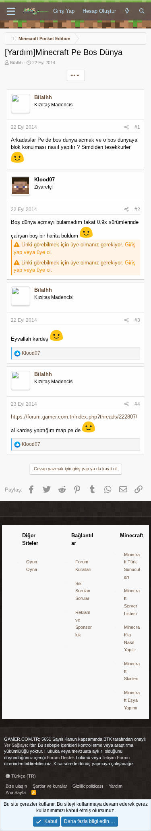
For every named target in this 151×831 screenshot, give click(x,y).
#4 (137, 404)
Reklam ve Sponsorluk (83, 623)
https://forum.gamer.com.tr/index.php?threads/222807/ (74, 417)
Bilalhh (16, 62)
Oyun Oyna (31, 565)
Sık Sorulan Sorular (82, 591)
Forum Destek (61, 757)
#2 (137, 209)
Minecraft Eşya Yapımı (132, 700)
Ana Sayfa (16, 792)
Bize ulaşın (16, 786)
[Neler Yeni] (127, 11)
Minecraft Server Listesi (132, 602)
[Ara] (141, 11)
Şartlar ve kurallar (50, 786)
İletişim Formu (116, 757)
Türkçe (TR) (23, 776)
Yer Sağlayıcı (17, 745)
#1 (137, 127)
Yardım (115, 786)
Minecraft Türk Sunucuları (132, 565)
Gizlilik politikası (87, 786)
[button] (11, 12)
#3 (137, 320)
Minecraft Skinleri (132, 671)
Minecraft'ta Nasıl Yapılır (132, 638)
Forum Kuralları (83, 565)
